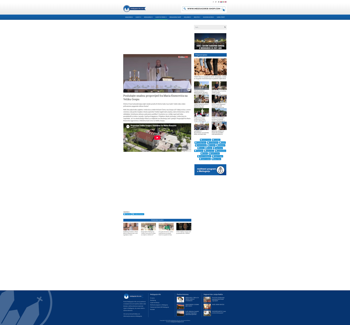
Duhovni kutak (206, 140)
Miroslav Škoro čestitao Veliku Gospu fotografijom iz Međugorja (219, 93)
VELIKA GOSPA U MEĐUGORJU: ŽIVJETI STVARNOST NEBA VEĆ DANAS (201, 93)
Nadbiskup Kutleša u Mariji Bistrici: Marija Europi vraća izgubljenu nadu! (130, 233)
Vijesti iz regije (218, 156)
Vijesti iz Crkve (215, 153)
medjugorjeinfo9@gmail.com (177, 321)
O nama (152, 298)
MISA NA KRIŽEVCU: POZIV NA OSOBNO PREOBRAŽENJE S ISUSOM (218, 133)
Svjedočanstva (221, 151)
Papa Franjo (218, 148)
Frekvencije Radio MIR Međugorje (159, 307)
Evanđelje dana (201, 142)
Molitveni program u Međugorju (159, 305)
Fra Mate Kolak (213, 142)
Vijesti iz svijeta (205, 159)
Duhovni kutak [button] (208, 17)
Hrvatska (212, 145)
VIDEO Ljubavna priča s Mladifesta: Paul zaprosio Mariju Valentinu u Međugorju (201, 106)
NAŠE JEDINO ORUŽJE (218, 304)
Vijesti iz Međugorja (205, 156)
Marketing (153, 300)
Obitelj (210, 148)
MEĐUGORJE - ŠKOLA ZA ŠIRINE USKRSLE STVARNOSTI (192, 299)
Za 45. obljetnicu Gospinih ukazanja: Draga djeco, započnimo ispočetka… (192, 313)
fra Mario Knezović (138, 214)
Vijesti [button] (138, 17)
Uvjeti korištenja (154, 302)
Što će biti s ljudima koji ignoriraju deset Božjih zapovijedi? (218, 299)
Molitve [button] (196, 17)
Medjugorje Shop (175, 17)
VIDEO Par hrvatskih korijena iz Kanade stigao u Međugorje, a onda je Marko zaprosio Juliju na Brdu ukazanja (219, 121)
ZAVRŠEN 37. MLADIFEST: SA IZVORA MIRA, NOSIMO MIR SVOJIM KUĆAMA (201, 133)
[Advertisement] (139, 37)
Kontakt (152, 309)
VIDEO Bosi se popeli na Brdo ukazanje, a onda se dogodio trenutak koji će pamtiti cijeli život (210, 77)
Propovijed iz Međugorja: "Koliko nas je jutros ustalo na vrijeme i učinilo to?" (148, 233)
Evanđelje (217, 140)
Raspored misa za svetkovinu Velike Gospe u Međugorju (200, 119)
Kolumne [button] (187, 17)
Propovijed (128, 214)
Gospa (223, 142)
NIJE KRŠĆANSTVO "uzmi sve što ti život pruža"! (219, 312)
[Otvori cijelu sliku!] (157, 73)
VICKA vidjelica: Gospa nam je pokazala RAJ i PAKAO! (183, 232)
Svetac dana (209, 151)
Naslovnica (129, 17)
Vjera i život (221, 17)
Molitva (202, 148)
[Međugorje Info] (134, 8)
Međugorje (222, 145)
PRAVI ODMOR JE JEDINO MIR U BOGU (192, 305)
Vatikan (205, 153)
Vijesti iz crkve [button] (160, 17)
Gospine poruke (201, 145)
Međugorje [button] (147, 17)
